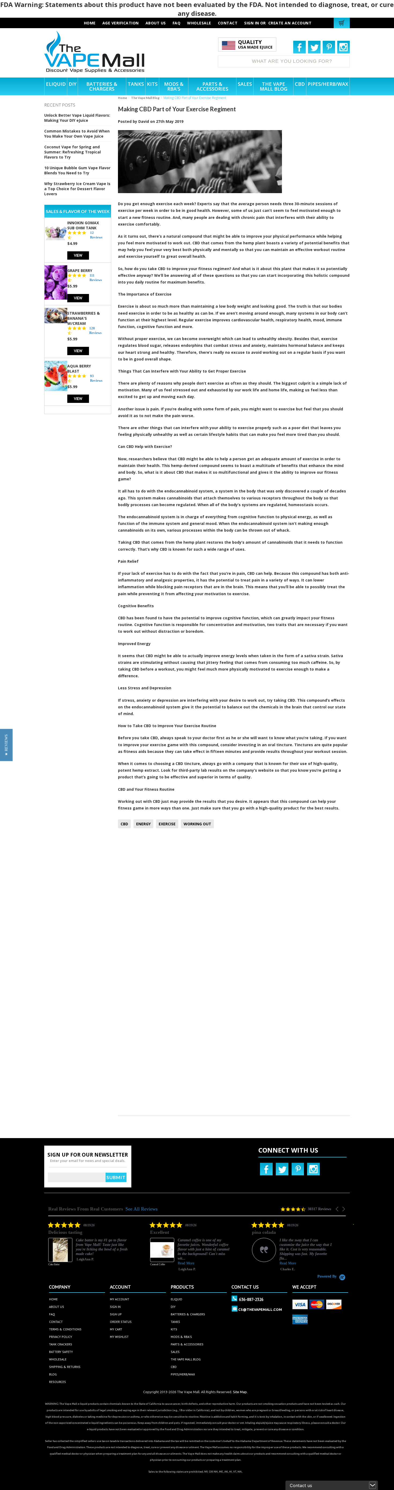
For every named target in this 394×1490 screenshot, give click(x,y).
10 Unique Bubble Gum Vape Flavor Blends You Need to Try (77, 170)
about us (156, 22)
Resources (57, 1382)
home (53, 1299)
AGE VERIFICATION (120, 22)
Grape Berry (79, 270)
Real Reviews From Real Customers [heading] (85, 1209)
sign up (116, 1314)
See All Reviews (141, 1209)
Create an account (290, 22)
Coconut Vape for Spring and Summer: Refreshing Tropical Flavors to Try (72, 152)
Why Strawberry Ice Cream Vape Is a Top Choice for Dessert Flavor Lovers (77, 188)
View (78, 255)
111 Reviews (96, 277)
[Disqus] (234, 903)
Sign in (251, 22)
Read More (84, 1263)
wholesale (199, 22)
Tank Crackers (60, 1344)
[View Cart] (342, 23)
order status (121, 1322)
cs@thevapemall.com (260, 1309)
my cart (116, 1329)
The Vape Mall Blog (145, 98)
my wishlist (119, 1337)
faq (177, 22)
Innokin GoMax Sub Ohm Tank (83, 225)
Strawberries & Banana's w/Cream (83, 318)
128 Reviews (95, 330)
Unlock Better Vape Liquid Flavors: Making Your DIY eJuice (77, 118)
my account (119, 1299)
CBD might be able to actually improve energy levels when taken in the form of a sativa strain (237, 655)
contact (228, 22)
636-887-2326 (251, 1299)
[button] (337, 1209)
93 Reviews (96, 378)
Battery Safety (61, 1352)
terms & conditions (65, 1329)
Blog (53, 1374)
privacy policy (60, 1337)
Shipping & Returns (64, 1367)
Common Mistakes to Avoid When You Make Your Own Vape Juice (77, 133)
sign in (115, 1307)
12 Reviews (96, 235)
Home (122, 98)
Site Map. (240, 1392)
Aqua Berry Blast (79, 368)
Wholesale (57, 1359)
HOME (90, 22)
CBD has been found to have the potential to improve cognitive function (188, 617)
